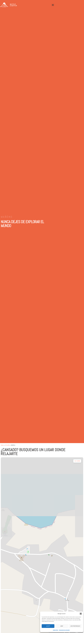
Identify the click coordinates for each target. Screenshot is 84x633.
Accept (48, 626)
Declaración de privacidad (64, 630)
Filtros (78, 461)
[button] (81, 613)
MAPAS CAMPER (13, 5)
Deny (61, 626)
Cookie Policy (55, 630)
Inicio (2, 445)
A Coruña (7, 445)
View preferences (75, 626)
